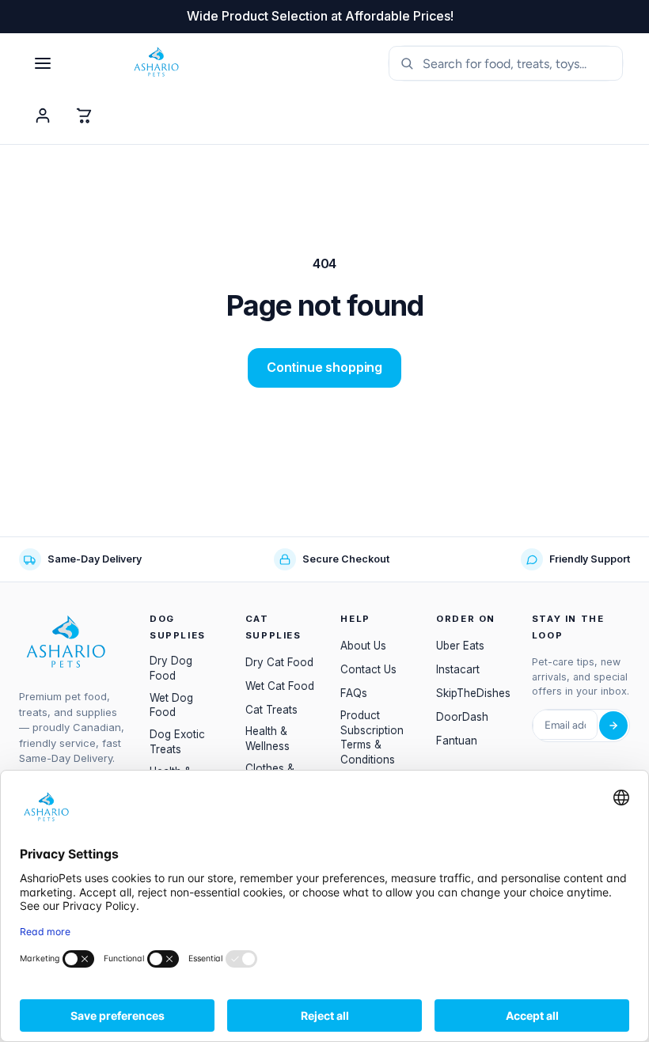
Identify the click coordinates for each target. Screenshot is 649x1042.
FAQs (353, 693)
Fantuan (456, 740)
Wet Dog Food (171, 705)
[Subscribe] (613, 725)
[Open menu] (42, 63)
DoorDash (462, 716)
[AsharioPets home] (244, 63)
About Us (363, 645)
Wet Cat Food (279, 686)
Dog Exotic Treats (177, 742)
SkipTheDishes (473, 693)
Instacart (458, 669)
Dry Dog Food (171, 668)
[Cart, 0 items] (83, 115)
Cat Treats (271, 709)
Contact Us (368, 669)
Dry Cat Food (279, 662)
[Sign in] (42, 115)
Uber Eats (460, 645)
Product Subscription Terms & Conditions (372, 738)
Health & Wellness (267, 738)
